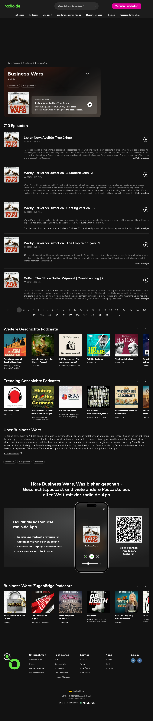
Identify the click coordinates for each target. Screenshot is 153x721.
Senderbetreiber (36, 673)
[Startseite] (8, 63)
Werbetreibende (36, 668)
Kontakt (83, 660)
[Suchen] (95, 6)
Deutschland (78, 691)
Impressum (60, 668)
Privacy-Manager (62, 677)
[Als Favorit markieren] (87, 73)
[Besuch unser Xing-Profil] (139, 660)
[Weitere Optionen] (95, 73)
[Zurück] (137, 328)
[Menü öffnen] (146, 6)
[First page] (7, 310)
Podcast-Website (11, 454)
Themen (111, 15)
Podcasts (33, 15)
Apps (82, 664)
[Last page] (119, 315)
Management (28, 86)
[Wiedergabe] (89, 104)
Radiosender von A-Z (130, 15)
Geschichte (13, 86)
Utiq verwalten (61, 673)
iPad (108, 664)
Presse (32, 664)
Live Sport (47, 15)
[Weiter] (145, 328)
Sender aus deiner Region (69, 15)
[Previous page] (13, 310)
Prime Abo (85, 673)
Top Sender (18, 15)
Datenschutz (60, 664)
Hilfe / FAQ (85, 668)
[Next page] (113, 315)
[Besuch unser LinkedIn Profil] (133, 660)
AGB (56, 660)
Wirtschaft (39, 462)
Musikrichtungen (94, 15)
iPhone (109, 660)
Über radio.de (35, 660)
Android (109, 668)
